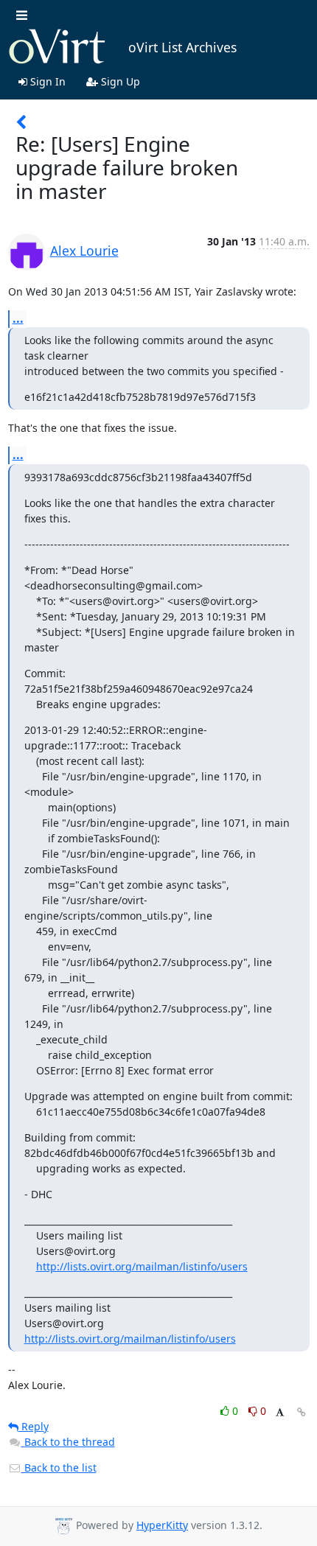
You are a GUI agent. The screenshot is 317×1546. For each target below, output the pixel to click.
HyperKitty (162, 1525)
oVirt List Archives (182, 47)
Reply (33, 1426)
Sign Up (119, 81)
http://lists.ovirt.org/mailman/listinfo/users (142, 1266)
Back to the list (59, 1468)
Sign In (46, 81)
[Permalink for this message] (301, 1412)
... (18, 318)
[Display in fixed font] (280, 1413)
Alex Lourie (84, 250)
